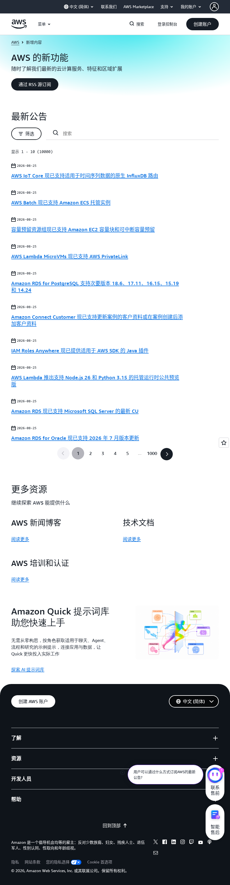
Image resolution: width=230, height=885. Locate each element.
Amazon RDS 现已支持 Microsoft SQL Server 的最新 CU (75, 411)
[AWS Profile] (214, 6)
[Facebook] (164, 843)
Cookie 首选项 (99, 861)
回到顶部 (112, 825)
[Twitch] (191, 843)
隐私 (15, 861)
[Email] (155, 854)
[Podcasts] (209, 843)
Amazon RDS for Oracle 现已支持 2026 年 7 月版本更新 (75, 438)
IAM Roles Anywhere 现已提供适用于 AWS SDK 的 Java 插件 (80, 350)
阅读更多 (20, 539)
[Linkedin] (173, 843)
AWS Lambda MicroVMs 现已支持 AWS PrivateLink (69, 256)
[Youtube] (200, 843)
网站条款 (32, 861)
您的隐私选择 (58, 861)
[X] (155, 843)
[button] (202, 24)
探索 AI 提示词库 (27, 669)
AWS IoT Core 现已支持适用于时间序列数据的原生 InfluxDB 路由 (84, 175)
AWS (15, 42)
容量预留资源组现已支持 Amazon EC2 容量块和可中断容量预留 (83, 229)
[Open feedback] (224, 443)
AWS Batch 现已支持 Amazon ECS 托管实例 (61, 202)
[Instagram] (182, 843)
